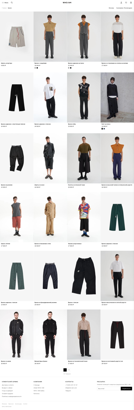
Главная (4, 8)
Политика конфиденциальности (11, 396)
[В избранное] (31, 14)
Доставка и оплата (8, 385)
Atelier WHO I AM (39, 388)
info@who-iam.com (71, 388)
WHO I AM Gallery (39, 390)
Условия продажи (7, 393)
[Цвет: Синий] (104, 128)
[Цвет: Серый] (35, 68)
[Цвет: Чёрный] (37, 68)
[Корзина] (131, 2)
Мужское (11, 404)
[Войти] (121, 2)
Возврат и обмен (7, 388)
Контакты (36, 393)
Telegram (68, 390)
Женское (4, 404)
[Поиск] (11, 2)
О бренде (37, 385)
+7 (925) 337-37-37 (71, 385)
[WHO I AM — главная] (67, 3)
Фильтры (111, 8)
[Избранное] (126, 2)
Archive (25, 404)
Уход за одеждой (7, 390)
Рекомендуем (124, 8)
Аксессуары (18, 404)
